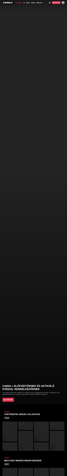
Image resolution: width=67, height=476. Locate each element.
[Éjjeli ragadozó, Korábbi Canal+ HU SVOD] (41, 432)
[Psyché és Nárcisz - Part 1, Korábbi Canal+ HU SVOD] (57, 426)
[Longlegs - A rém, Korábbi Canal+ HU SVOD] (9, 446)
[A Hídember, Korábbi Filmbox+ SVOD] (25, 441)
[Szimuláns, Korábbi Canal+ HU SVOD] (9, 432)
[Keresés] (50, 3)
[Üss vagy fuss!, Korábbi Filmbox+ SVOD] (57, 441)
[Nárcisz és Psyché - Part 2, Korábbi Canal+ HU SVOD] (41, 446)
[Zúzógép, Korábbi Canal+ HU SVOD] (25, 426)
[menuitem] (19, 2)
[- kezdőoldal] (8, 2)
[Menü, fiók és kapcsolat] (63, 2)
